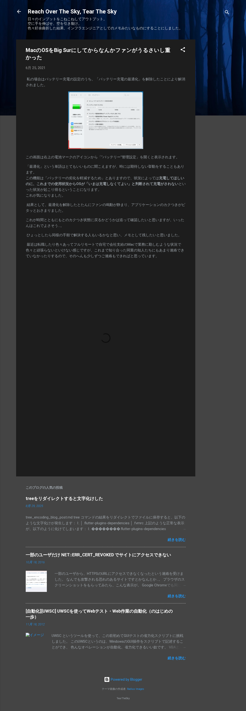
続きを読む (177, 540)
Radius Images (135, 689)
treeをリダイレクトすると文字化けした (64, 498)
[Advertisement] (214, 111)
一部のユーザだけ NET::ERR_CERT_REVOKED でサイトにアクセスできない (98, 554)
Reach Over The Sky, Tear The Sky (72, 11)
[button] (183, 50)
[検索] (227, 13)
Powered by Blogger (126, 679)
